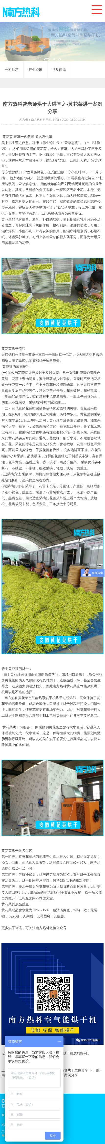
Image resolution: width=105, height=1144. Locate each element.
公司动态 (12, 70)
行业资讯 (35, 70)
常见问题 (59, 70)
